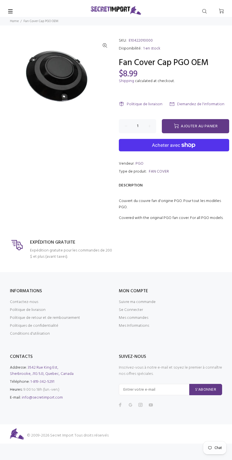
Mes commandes (133, 318)
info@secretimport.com (42, 397)
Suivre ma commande (137, 302)
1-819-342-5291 (42, 382)
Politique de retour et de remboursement (45, 318)
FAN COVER (159, 171)
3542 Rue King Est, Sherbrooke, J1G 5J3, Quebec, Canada (42, 370)
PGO (139, 163)
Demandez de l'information (200, 104)
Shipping (126, 81)
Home (14, 21)
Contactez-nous (24, 302)
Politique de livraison (144, 104)
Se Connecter (131, 310)
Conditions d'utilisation (30, 333)
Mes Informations (134, 326)
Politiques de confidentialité (34, 326)
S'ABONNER (205, 389)
